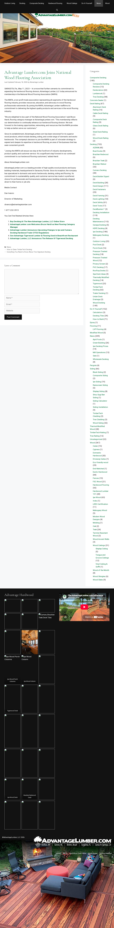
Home (58, 853)
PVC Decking (98, 267)
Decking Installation (101, 212)
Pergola (93, 365)
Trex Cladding (98, 419)
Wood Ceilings (72, 3)
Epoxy (92, 322)
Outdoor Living (9, 3)
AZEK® (96, 147)
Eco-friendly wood (100, 462)
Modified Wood (96, 333)
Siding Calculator (100, 401)
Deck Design (98, 186)
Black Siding (98, 372)
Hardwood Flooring (55, 3)
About (65, 853)
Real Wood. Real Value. (78, 853)
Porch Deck (97, 248)
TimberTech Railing (98, 432)
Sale (94, 356)
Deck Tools (97, 206)
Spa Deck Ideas (99, 274)
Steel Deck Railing (100, 132)
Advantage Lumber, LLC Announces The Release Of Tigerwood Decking (41, 238)
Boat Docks (97, 151)
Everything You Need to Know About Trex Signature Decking (28, 252)
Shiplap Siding (99, 391)
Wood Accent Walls (101, 539)
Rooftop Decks (99, 270)
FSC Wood (97, 481)
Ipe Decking (98, 232)
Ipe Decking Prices (100, 346)
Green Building (99, 343)
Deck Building (98, 183)
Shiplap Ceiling (102, 549)
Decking (22, 3)
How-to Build (98, 319)
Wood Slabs (98, 580)
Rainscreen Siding (100, 385)
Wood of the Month (101, 570)
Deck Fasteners (99, 189)
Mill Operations (99, 352)
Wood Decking (99, 303)
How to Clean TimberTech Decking (19, 249)
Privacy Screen (99, 264)
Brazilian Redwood (100, 154)
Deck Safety (98, 202)
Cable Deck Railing (100, 113)
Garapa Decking (99, 225)
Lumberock (97, 93)
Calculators (97, 312)
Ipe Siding (97, 382)
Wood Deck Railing (100, 138)
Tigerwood (97, 283)
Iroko (95, 501)
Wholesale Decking (101, 359)
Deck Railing (95, 103)
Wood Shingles (99, 576)
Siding (92, 369)
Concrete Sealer (96, 100)
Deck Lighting (98, 199)
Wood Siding (98, 423)
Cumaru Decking (100, 170)
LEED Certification (100, 504)
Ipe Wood (97, 497)
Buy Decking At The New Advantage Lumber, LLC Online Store (37, 221)
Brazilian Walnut (99, 164)
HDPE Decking (99, 228)
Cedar (95, 446)
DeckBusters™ (99, 209)
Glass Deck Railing (100, 126)
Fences (96, 478)
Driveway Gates (99, 459)
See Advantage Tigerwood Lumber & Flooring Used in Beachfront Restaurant (44, 236)
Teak (95, 529)
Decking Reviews (106, 853)
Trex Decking (98, 97)
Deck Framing (98, 195)
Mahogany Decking (101, 235)
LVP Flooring (98, 329)
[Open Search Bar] (57, 10)
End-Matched (98, 468)
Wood (107, 3)
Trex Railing (95, 436)
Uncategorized (96, 439)
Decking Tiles (98, 316)
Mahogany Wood (100, 510)
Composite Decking (37, 3)
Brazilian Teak (98, 160)
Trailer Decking (99, 293)
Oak (94, 526)
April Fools (97, 339)
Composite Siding (100, 375)
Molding (96, 523)
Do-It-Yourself (87, 3)
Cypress (96, 449)
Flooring (93, 326)
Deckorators (98, 90)
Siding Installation (100, 407)
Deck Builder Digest (101, 176)
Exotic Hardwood (100, 472)
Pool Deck (97, 245)
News (99, 3)
